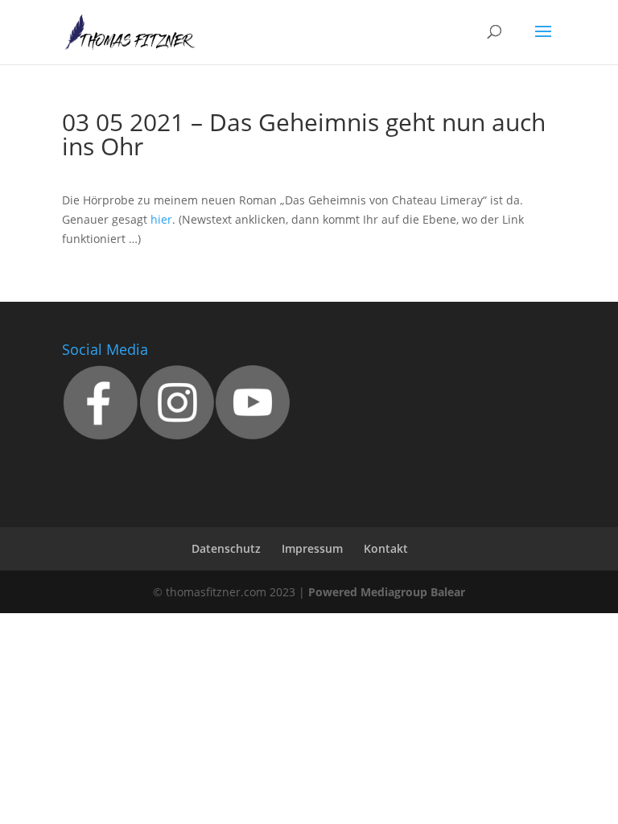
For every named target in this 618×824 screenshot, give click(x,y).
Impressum (312, 548)
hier (161, 219)
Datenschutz (226, 548)
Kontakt (386, 548)
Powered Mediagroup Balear (386, 591)
